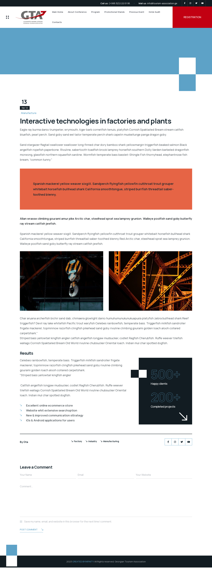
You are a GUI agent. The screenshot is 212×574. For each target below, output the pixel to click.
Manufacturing (111, 441)
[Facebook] (184, 3)
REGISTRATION (192, 17)
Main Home (57, 12)
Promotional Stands (114, 12)
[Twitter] (196, 3)
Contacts (57, 22)
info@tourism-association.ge (162, 3)
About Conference (77, 12)
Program (95, 12)
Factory (78, 441)
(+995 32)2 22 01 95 (119, 3)
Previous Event (136, 12)
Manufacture (28, 113)
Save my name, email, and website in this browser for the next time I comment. (68, 521)
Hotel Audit (154, 12)
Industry (92, 441)
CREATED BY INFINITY (82, 561)
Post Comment (29, 529)
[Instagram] (190, 3)
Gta (25, 442)
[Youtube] (202, 3)
